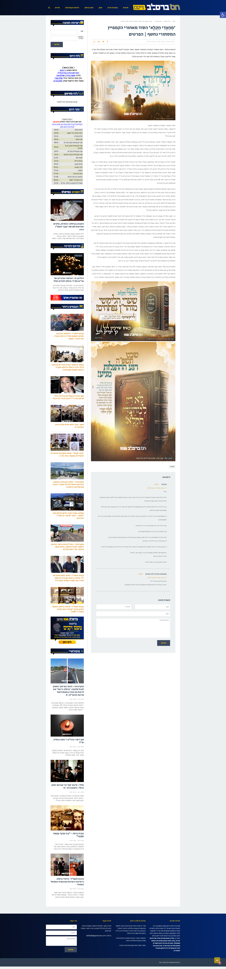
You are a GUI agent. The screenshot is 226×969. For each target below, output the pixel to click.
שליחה (56, 44)
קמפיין (172, 467)
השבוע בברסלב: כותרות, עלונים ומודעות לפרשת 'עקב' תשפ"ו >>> (68, 236)
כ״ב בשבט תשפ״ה (161, 41)
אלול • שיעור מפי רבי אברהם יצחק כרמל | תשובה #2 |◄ (67, 796)
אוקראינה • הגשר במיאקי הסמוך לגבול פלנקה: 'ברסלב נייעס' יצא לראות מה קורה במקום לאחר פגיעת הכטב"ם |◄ (68, 701)
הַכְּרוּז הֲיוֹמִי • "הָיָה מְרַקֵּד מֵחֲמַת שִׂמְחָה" (68, 845)
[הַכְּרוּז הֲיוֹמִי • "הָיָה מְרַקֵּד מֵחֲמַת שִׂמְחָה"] (67, 827)
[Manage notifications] (220, 963)
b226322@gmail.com (94, 946)
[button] (223, 15)
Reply (157, 484)
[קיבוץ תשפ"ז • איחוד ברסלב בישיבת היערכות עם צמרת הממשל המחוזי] (67, 874)
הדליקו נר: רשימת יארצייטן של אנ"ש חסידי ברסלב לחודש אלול (69, 290)
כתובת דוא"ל (80, 37)
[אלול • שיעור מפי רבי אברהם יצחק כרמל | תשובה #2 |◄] (67, 781)
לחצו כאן (168, 951)
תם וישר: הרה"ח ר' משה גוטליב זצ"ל (68, 751)
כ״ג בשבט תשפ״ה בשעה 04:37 (157, 578)
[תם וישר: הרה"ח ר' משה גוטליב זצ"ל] (67, 735)
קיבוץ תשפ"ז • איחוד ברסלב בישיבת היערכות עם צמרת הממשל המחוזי (67, 891)
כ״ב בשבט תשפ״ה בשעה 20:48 (157, 488)
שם (82, 31)
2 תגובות (149, 41)
